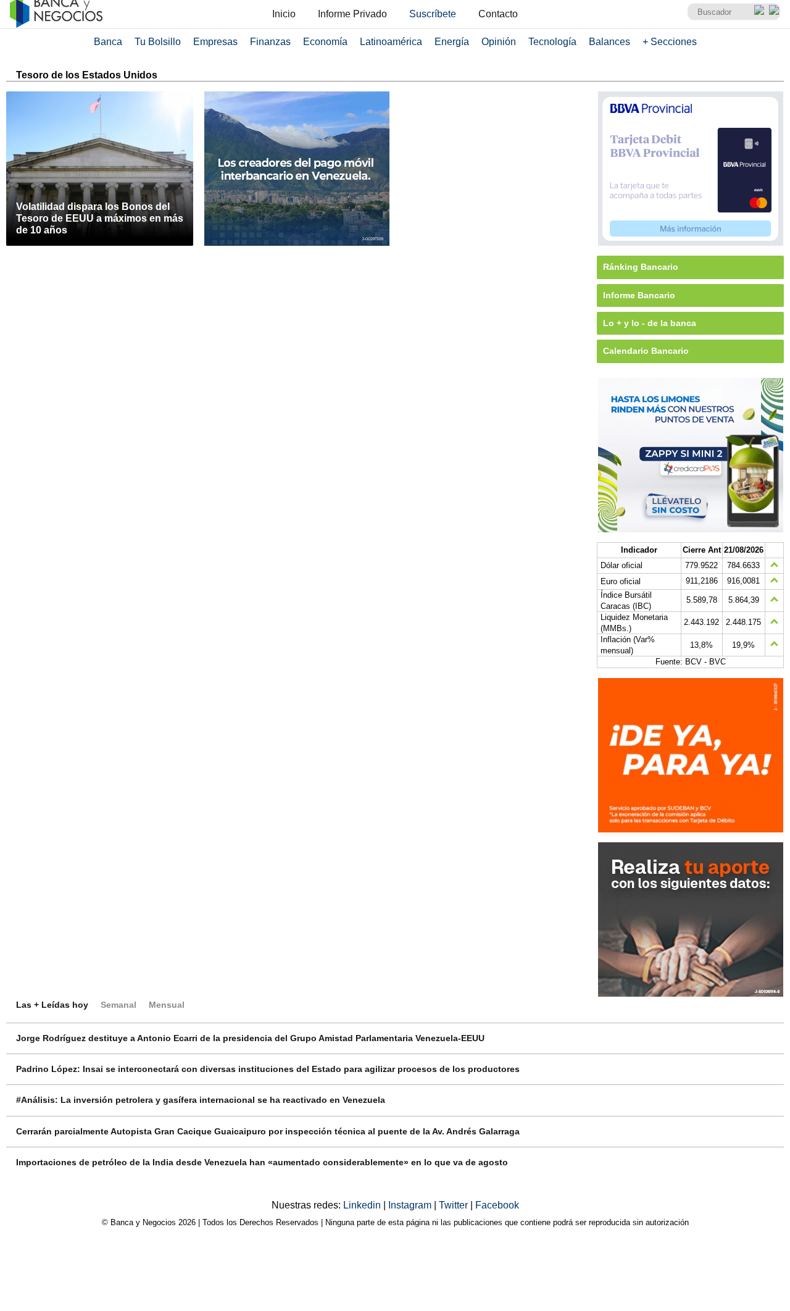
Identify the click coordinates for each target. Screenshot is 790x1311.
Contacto (498, 14)
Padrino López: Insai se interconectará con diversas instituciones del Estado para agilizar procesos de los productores (268, 1069)
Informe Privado (352, 14)
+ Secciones (669, 41)
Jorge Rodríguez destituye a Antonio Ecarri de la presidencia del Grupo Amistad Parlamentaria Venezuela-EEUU (250, 1038)
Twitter (454, 1205)
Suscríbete (432, 14)
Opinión (498, 41)
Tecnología (552, 41)
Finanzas (270, 41)
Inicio (284, 14)
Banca (108, 41)
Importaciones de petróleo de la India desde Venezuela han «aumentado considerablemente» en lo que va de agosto (262, 1162)
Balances (609, 41)
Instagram (411, 1205)
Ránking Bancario (640, 267)
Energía (451, 41)
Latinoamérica (391, 41)
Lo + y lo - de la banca (649, 323)
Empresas (215, 41)
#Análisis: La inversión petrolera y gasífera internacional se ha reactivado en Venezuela (200, 1100)
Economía (325, 41)
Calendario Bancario (646, 351)
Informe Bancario (639, 295)
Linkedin (363, 1205)
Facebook (497, 1205)
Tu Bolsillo (158, 41)
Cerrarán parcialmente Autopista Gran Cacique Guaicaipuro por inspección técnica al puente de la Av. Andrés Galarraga (268, 1131)
